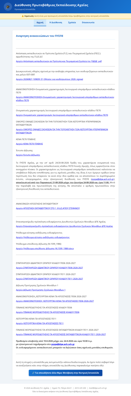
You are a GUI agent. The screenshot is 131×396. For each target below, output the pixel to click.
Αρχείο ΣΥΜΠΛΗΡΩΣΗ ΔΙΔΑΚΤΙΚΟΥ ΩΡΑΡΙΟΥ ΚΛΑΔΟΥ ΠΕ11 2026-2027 (49, 278)
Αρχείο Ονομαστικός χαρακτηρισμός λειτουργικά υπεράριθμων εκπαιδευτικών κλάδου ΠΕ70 (62, 115)
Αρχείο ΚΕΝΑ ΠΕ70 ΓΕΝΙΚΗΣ (29, 143)
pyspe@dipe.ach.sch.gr (103, 179)
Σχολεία (72, 22)
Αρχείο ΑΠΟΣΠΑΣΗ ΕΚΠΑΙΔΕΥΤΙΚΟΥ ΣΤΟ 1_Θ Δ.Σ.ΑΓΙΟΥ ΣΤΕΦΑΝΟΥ (48, 208)
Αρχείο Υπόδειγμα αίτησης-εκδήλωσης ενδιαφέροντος (43, 237)
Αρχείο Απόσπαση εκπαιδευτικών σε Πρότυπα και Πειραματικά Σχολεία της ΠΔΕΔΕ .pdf (59, 61)
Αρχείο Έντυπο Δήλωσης (28, 155)
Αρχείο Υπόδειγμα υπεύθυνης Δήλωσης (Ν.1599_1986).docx (45, 248)
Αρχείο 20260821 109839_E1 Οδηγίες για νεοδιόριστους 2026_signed (49, 79)
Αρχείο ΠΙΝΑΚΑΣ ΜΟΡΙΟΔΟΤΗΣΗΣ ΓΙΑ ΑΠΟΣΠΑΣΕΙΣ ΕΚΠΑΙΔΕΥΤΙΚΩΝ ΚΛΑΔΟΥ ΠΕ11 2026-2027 (61, 334)
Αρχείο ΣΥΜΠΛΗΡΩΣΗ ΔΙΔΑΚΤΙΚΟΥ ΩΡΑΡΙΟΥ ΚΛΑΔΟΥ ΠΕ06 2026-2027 (49, 267)
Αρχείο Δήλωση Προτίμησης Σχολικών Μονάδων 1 (41, 289)
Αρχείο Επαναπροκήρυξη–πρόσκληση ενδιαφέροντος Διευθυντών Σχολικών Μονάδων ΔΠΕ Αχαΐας (64, 226)
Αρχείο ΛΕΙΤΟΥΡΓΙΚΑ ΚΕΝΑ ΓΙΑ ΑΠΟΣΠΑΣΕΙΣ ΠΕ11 (40, 323)
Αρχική (40, 22)
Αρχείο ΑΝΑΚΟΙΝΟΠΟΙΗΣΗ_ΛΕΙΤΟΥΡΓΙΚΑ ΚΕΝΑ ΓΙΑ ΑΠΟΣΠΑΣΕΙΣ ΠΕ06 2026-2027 (55, 301)
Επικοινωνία (88, 22)
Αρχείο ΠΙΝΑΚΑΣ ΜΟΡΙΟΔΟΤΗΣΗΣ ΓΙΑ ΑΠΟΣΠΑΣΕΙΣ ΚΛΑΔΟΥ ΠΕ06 (47, 312)
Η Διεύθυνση (56, 22)
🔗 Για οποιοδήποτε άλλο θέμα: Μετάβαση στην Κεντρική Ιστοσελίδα (65, 373)
